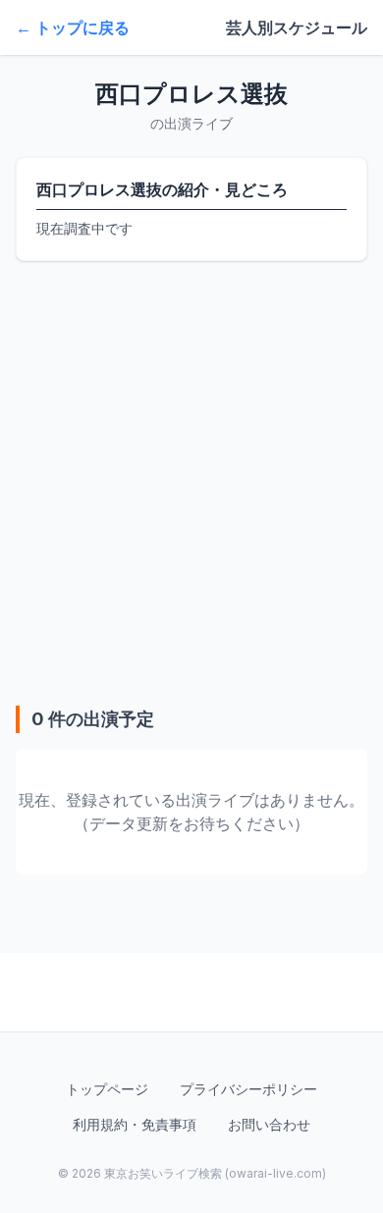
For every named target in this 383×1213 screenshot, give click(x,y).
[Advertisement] (191, 483)
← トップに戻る (73, 27)
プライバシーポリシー (248, 1089)
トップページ (107, 1089)
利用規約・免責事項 (134, 1124)
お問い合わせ (269, 1124)
